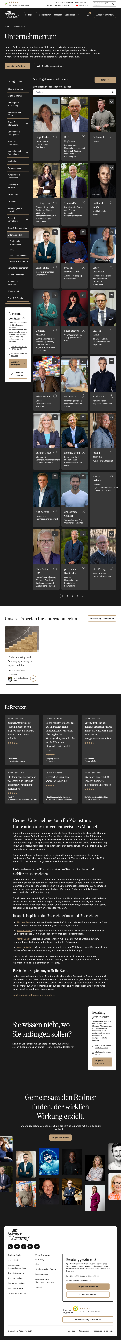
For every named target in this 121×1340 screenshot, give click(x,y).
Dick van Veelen (97, 332)
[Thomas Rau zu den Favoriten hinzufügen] (83, 167)
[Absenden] (113, 4)
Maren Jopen (23, 939)
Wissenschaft (13, 291)
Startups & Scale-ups (19, 261)
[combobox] (101, 4)
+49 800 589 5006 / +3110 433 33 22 (73, 3)
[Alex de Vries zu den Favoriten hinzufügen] (55, 476)
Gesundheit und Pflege (15, 113)
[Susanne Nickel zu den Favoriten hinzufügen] (55, 417)
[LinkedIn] (30, 1246)
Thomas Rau (70, 203)
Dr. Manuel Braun (98, 139)
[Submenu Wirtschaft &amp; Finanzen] (27, 283)
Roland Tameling (97, 454)
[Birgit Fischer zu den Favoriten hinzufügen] (55, 101)
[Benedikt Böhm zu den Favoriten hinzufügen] (83, 417)
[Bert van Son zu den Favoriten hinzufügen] (83, 361)
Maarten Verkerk (97, 478)
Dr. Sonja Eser (43, 203)
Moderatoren (13, 194)
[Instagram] (10, 1246)
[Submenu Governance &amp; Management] (27, 133)
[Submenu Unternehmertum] (26, 234)
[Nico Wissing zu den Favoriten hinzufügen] (111, 533)
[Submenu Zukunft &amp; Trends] (26, 298)
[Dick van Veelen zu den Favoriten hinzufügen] (111, 295)
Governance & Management (14, 133)
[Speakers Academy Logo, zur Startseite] (12, 15)
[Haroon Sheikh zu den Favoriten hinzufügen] (83, 232)
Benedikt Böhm (72, 452)
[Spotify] (37, 1246)
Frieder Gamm (24, 930)
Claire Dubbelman (98, 269)
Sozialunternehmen (18, 255)
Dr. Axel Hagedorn (69, 139)
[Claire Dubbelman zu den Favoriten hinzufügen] (111, 232)
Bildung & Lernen (15, 89)
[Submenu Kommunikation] (26, 167)
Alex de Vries (42, 512)
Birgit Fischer (43, 137)
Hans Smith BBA (42, 571)
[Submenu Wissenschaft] (26, 291)
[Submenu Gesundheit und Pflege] (27, 113)
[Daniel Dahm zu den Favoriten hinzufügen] (111, 167)
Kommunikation (14, 168)
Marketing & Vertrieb (13, 185)
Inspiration (12, 161)
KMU (12, 250)
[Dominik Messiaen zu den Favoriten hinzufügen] (55, 295)
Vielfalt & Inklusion (16, 275)
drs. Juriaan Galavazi (70, 513)
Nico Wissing (99, 569)
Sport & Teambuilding (17, 228)
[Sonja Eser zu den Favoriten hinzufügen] (55, 167)
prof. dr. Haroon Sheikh (71, 269)
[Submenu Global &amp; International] (27, 123)
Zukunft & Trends (15, 298)
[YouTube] (17, 1246)
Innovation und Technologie (14, 152)
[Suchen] (113, 92)
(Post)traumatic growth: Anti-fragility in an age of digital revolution (20, 661)
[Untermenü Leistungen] (77, 14)
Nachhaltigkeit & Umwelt (15, 209)
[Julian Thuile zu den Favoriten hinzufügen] (55, 232)
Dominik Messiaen (40, 332)
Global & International (13, 123)
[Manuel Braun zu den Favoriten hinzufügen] (111, 101)
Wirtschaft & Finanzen (13, 283)
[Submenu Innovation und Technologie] (27, 152)
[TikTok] (23, 1246)
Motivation (12, 201)
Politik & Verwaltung (13, 219)
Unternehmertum (15, 235)
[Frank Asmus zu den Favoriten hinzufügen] (111, 361)
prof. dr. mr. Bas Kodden (70, 571)
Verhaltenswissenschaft (18, 268)
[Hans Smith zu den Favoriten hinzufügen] (55, 533)
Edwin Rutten (43, 396)
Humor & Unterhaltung (13, 142)
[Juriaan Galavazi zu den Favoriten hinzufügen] (83, 476)
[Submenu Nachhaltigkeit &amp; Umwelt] (27, 209)
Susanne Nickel (43, 452)
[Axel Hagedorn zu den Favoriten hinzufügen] (83, 101)
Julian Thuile (42, 267)
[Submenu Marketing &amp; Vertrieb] (27, 185)
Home (7, 26)
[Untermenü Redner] (34, 14)
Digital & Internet (15, 96)
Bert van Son (70, 396)
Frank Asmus (99, 396)
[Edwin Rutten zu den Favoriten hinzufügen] (55, 361)
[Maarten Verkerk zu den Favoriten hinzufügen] (111, 476)
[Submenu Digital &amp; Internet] (26, 95)
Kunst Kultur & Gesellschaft (14, 176)
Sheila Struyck (71, 330)
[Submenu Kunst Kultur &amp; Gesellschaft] (27, 176)
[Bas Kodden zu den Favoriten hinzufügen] (83, 533)
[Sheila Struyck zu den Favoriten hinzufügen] (83, 295)
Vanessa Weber (25, 947)
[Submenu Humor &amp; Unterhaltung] (27, 142)
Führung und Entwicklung (13, 104)
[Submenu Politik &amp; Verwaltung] (27, 219)
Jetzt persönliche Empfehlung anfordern (33, 995)
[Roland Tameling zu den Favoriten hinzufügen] (111, 417)
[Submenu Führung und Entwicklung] (27, 104)
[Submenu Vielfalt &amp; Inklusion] (26, 274)
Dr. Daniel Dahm (98, 205)
